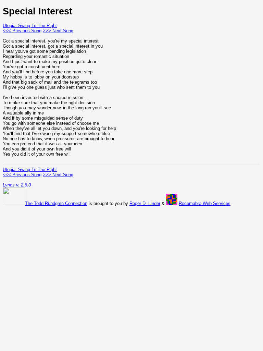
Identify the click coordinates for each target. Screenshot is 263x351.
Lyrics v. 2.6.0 (17, 184)
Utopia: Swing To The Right (30, 25)
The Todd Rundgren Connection (56, 203)
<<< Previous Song (22, 30)
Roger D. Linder (144, 203)
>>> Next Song (58, 30)
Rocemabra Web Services (204, 203)
